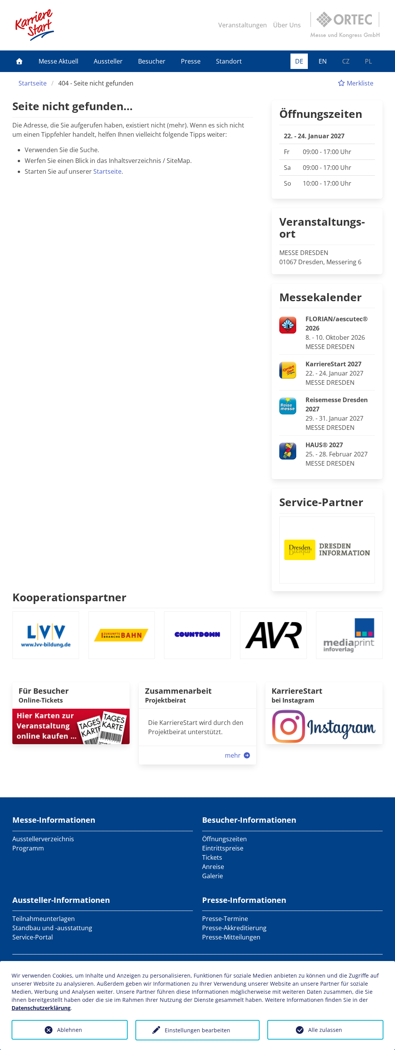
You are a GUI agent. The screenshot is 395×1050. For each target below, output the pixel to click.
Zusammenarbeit (178, 691)
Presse (191, 61)
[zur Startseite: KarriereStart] (34, 25)
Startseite (33, 83)
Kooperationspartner (69, 597)
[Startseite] (19, 61)
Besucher (151, 61)
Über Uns (287, 25)
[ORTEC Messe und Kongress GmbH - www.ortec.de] (345, 25)
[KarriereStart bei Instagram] (324, 726)
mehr (233, 755)
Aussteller (108, 61)
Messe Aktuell (58, 61)
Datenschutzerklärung (41, 1007)
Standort (229, 61)
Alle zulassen (325, 1029)
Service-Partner (321, 502)
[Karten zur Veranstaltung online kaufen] (71, 726)
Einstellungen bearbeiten (197, 1030)
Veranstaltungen (242, 25)
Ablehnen (69, 1029)
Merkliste (359, 83)
